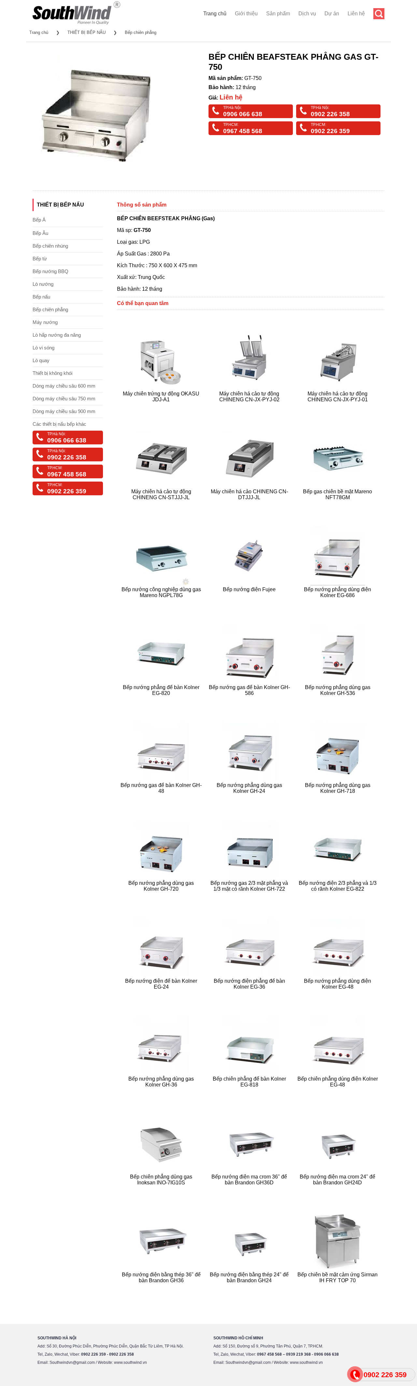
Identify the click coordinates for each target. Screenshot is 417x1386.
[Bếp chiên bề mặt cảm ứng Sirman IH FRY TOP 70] (338, 1288)
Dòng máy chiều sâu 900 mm (64, 411)
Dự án (331, 13)
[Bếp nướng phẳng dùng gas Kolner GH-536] (338, 701)
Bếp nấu (41, 297)
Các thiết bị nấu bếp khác (59, 424)
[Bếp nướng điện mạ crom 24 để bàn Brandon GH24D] (338, 1190)
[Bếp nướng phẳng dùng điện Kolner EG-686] (338, 603)
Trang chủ (214, 13)
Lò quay (41, 360)
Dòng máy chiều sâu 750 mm (64, 398)
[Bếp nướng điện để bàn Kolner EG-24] (162, 994)
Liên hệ (356, 13)
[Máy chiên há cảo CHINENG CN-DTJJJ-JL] (250, 505)
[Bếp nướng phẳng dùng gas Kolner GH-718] (338, 798)
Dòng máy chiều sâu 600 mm (64, 386)
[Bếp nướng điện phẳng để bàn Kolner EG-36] (250, 994)
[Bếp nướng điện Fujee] (250, 603)
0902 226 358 (330, 114)
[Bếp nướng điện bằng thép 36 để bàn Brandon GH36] (162, 1288)
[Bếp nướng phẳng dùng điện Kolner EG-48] (338, 994)
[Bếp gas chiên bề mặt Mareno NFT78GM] (338, 505)
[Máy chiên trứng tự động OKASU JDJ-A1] (162, 407)
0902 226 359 (330, 131)
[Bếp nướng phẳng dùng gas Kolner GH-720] (162, 896)
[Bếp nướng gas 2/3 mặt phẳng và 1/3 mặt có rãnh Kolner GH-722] (250, 896)
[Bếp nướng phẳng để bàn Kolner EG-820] (162, 701)
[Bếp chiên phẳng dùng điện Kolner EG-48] (338, 1092)
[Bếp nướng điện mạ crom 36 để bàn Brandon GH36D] (250, 1190)
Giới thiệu (246, 13)
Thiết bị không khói (52, 373)
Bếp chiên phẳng (140, 32)
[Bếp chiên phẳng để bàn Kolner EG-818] (250, 1092)
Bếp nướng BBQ (50, 271)
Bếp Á (39, 220)
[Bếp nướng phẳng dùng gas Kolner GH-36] (162, 1092)
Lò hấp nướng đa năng (57, 335)
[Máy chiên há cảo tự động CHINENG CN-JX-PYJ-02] (250, 407)
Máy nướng (45, 322)
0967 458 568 (242, 131)
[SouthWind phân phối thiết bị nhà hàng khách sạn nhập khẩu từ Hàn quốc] (76, 24)
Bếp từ (40, 258)
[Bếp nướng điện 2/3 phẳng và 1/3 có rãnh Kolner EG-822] (338, 896)
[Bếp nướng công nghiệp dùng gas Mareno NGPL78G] (162, 603)
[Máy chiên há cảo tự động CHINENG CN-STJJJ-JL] (162, 505)
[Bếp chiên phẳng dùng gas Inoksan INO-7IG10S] (162, 1190)
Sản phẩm (278, 13)
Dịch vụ (307, 13)
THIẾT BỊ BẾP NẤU (86, 32)
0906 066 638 (242, 114)
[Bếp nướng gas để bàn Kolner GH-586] (250, 701)
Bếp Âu (40, 233)
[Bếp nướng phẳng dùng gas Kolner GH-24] (250, 798)
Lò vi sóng (43, 347)
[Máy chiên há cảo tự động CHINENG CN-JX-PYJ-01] (338, 407)
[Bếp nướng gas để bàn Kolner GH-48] (162, 798)
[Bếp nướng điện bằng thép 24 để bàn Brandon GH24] (250, 1288)
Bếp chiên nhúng (50, 246)
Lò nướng (43, 284)
